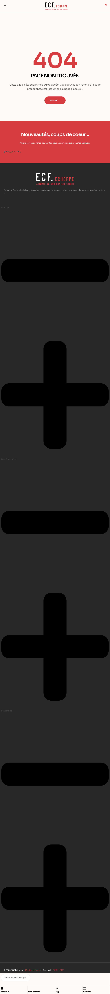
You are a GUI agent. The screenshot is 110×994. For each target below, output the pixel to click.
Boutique (5, 992)
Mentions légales (33, 970)
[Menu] (6, 6)
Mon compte (34, 992)
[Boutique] (2, 988)
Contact (87, 992)
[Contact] (84, 988)
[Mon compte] (29, 988)
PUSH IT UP (58, 970)
